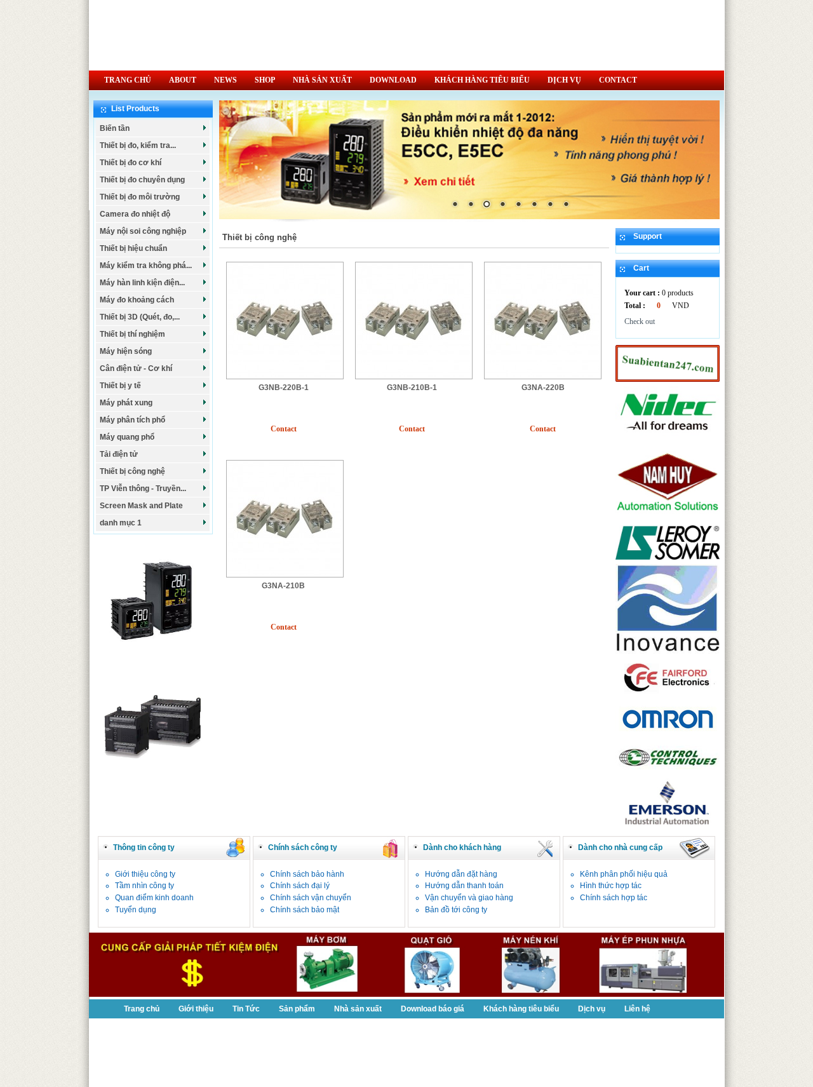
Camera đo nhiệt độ (135, 214)
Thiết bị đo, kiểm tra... (138, 145)
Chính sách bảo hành (307, 874)
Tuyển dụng (135, 909)
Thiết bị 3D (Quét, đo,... (140, 317)
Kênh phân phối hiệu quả (624, 874)
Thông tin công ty (144, 847)
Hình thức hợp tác (611, 885)
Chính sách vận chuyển (310, 897)
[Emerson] (667, 825)
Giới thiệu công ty (145, 874)
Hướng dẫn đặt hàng (461, 874)
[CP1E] (152, 780)
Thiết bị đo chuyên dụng (142, 179)
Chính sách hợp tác (613, 897)
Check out (639, 321)
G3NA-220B (543, 387)
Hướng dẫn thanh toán (464, 885)
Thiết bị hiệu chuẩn (133, 248)
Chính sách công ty (302, 847)
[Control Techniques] (667, 771)
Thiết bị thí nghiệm (132, 334)
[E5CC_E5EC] (152, 656)
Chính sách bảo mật (304, 909)
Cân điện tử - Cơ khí (136, 368)
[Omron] (667, 732)
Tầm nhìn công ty (144, 885)
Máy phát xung (126, 402)
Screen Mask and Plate (141, 505)
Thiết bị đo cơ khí (130, 162)
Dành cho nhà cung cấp (620, 847)
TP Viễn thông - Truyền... (143, 488)
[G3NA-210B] (285, 575)
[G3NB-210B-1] (414, 376)
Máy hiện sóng (126, 351)
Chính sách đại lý (300, 885)
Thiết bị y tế (120, 385)
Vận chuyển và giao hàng (469, 897)
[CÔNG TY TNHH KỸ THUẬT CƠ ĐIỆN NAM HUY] (667, 518)
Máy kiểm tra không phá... (146, 265)
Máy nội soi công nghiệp (143, 231)
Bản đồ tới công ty (456, 909)
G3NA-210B (283, 585)
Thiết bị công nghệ (132, 471)
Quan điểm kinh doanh (154, 897)
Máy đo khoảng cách (137, 299)
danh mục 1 (121, 522)
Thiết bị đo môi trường (140, 196)
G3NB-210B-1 (412, 387)
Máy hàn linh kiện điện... (142, 282)
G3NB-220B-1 (284, 387)
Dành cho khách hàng (462, 847)
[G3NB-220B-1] (285, 376)
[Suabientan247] (667, 379)
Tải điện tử (119, 454)
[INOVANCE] (667, 651)
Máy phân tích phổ (132, 419)
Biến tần (115, 128)
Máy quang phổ (127, 437)
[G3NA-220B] (542, 376)
